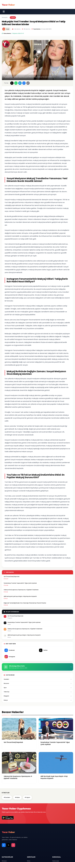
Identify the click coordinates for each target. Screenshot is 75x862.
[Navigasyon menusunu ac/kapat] (4, 11)
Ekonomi (6, 683)
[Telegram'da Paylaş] (20, 83)
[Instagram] (13, 845)
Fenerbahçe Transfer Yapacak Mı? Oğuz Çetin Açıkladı (20, 583)
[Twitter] (8, 845)
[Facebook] (4, 845)
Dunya (6, 700)
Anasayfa (5, 17)
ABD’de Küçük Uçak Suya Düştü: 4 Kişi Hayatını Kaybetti (20, 596)
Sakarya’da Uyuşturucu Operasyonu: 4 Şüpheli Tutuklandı (21, 590)
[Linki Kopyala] (28, 83)
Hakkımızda (55, 861)
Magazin (6, 696)
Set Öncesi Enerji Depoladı (11, 576)
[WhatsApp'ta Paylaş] (16, 83)
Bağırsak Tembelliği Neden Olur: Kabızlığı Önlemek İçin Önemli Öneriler (25, 603)
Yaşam (13, 17)
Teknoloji (6, 692)
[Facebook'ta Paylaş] (24, 83)
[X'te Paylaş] (12, 83)
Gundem (6, 679)
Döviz (28, 861)
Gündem (4, 861)
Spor (5, 687)
